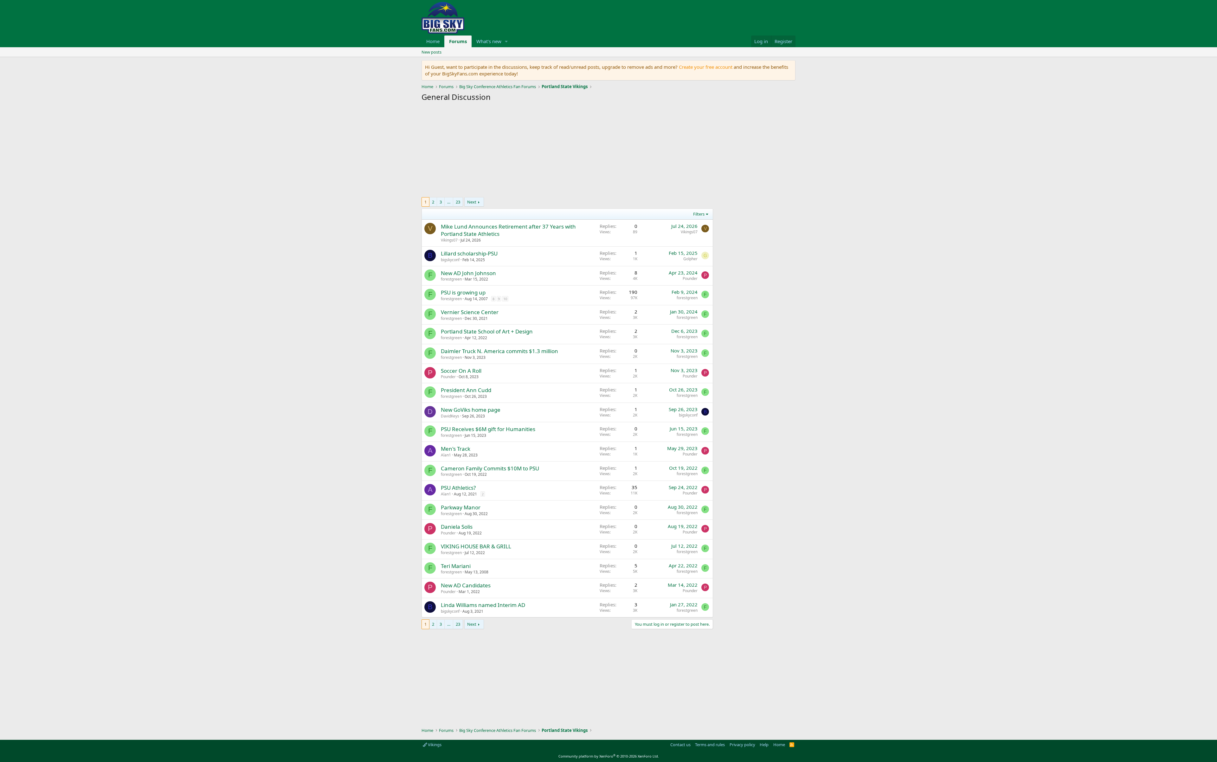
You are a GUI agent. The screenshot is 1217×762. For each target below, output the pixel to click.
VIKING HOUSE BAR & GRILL (476, 546)
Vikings (434, 744)
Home (433, 41)
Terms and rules (710, 744)
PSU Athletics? (458, 487)
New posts (431, 52)
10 (505, 298)
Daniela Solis (457, 526)
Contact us (680, 744)
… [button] (448, 202)
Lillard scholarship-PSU (469, 253)
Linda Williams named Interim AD (483, 605)
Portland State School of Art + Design (487, 331)
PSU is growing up (463, 292)
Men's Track (455, 448)
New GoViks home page (470, 409)
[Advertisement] (567, 151)
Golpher (690, 259)
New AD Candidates (466, 585)
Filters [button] (699, 214)
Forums (458, 41)
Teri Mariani (456, 566)
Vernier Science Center (470, 312)
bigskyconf (450, 259)
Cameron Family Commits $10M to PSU (490, 468)
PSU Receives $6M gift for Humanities (488, 429)
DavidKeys (450, 416)
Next (471, 202)
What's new (488, 41)
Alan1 (446, 455)
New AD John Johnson (468, 273)
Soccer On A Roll (461, 370)
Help (764, 744)
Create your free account (705, 67)
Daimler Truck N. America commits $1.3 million (499, 351)
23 (458, 202)
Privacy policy (742, 744)
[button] (506, 41)
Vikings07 (449, 240)
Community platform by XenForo (608, 756)
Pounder (690, 278)
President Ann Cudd (466, 390)
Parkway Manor (460, 507)
